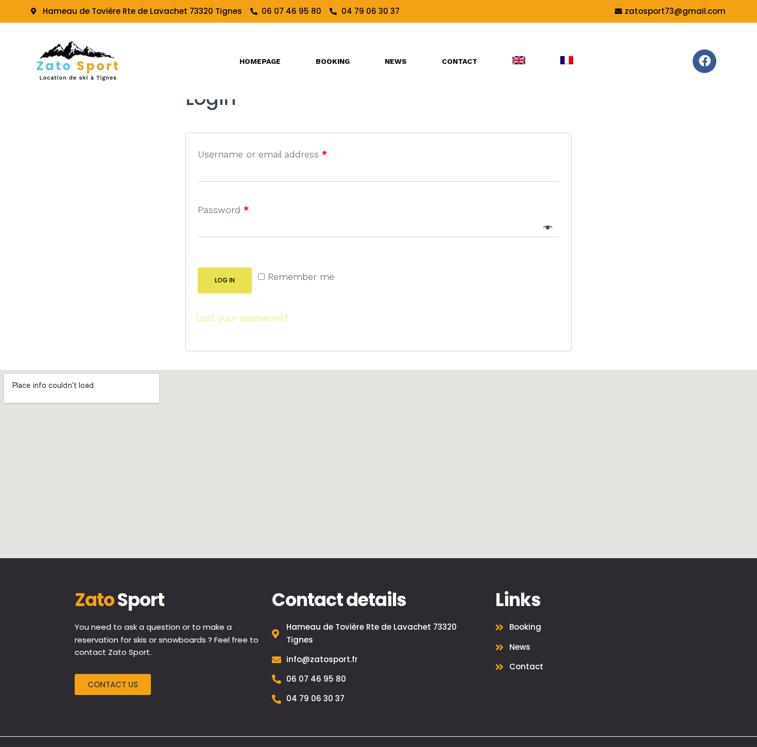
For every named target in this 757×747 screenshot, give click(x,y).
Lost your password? (242, 317)
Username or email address (262, 154)
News (396, 61)
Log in (225, 280)
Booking (333, 61)
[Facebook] (704, 61)
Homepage (260, 61)
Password (223, 209)
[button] (113, 684)
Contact (459, 61)
